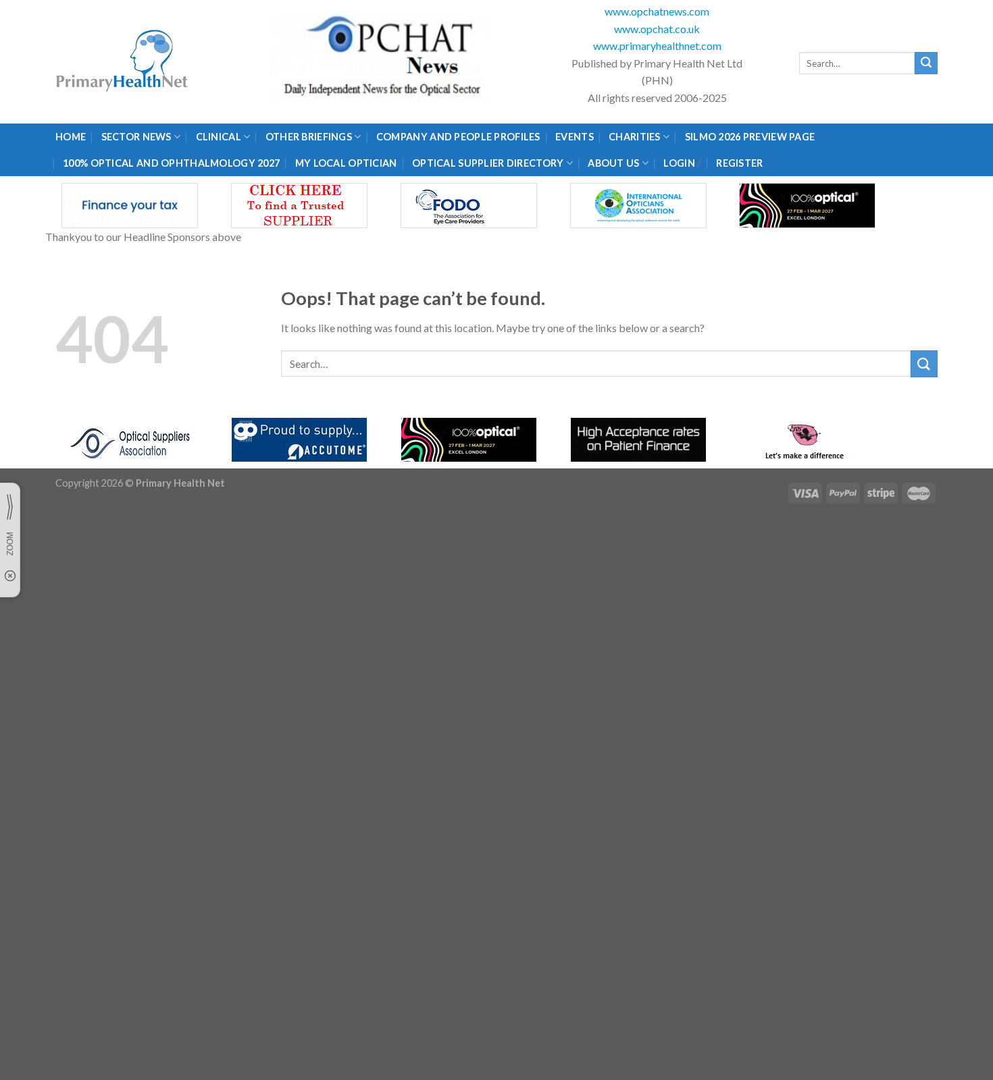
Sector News (136, 136)
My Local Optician (346, 163)
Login (678, 163)
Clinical (218, 136)
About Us (613, 163)
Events (574, 136)
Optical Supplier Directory (488, 163)
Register (739, 163)
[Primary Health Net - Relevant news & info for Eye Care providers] (122, 61)
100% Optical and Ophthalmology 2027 (171, 163)
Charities (635, 136)
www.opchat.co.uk (657, 28)
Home (70, 136)
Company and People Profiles (458, 136)
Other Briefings (308, 136)
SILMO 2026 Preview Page (752, 136)
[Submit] (926, 63)
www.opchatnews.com (657, 11)
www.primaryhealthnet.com (657, 45)
